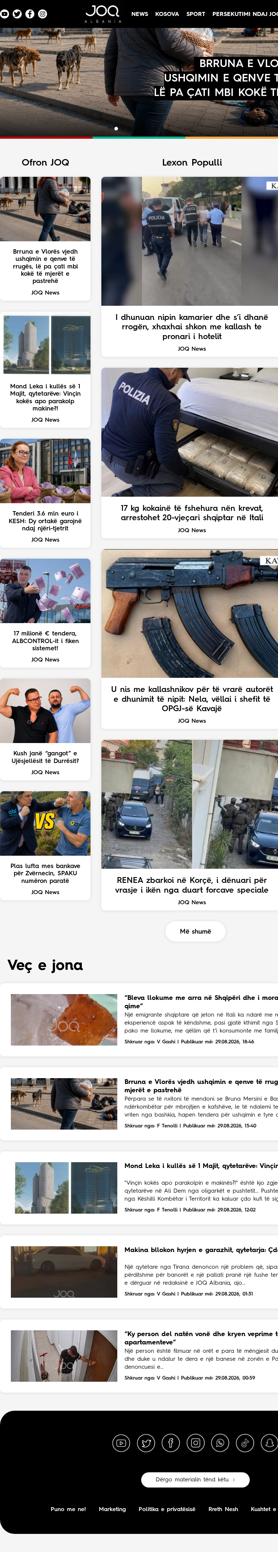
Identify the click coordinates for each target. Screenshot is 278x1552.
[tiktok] (245, 1443)
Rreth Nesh (223, 1510)
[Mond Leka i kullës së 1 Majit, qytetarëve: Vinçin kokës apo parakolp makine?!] (64, 1188)
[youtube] (121, 1443)
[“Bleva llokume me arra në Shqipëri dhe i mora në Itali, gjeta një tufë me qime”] (64, 1020)
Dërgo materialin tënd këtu (192, 1480)
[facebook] (171, 1443)
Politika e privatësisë (167, 1510)
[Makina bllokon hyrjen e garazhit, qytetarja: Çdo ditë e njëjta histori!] (64, 1272)
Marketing (112, 1510)
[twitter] (146, 1443)
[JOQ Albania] (102, 16)
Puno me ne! (68, 1510)
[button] (109, 128)
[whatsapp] (220, 1443)
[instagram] (195, 1443)
